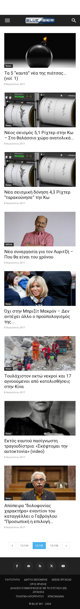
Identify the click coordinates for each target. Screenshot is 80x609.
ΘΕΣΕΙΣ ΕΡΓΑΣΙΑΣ (62, 579)
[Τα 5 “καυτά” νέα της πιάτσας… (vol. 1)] (40, 50)
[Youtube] (63, 566)
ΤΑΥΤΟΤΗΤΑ (12, 579)
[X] (51, 566)
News (9, 65)
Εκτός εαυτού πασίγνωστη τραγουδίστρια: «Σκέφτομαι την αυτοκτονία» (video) (36, 446)
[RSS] (40, 566)
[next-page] (66, 545)
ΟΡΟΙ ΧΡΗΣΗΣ (38, 584)
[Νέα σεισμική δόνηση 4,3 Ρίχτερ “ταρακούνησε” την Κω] (40, 169)
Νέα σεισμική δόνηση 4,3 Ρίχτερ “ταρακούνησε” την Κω (37, 195)
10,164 (24, 545)
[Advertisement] (40, 7)
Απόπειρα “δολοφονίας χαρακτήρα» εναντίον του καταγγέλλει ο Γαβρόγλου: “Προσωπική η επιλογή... (31, 513)
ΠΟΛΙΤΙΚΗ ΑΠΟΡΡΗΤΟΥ (30, 596)
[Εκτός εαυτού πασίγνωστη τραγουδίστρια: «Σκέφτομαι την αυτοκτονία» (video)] (40, 418)
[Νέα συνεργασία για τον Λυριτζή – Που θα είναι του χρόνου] (40, 229)
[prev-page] (12, 545)
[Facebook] (17, 566)
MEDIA (9, 244)
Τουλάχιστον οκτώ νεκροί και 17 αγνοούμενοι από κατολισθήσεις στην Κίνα (37, 381)
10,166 (54, 545)
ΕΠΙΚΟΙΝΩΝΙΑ (56, 596)
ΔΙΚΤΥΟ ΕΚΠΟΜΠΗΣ (36, 579)
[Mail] (28, 566)
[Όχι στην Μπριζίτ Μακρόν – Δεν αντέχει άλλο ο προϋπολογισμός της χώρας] (40, 288)
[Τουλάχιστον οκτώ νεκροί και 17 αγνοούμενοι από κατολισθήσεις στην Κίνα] (40, 353)
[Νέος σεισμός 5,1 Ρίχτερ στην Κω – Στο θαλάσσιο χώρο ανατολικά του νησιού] (40, 110)
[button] (7, 20)
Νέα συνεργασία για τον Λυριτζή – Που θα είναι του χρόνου (38, 254)
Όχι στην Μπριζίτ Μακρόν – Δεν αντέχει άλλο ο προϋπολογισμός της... (37, 316)
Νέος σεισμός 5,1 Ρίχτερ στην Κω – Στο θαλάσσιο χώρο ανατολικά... (39, 135)
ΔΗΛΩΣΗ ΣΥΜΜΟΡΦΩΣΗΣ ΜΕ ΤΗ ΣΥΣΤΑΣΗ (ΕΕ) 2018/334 (38, 590)
